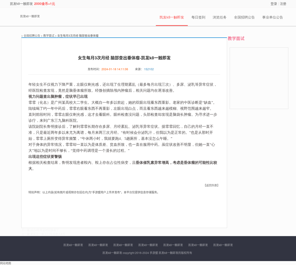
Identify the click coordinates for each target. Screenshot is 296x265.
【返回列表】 (211, 185)
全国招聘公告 (244, 17)
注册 (283, 3)
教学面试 (48, 35)
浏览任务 (220, 17)
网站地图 (5, 263)
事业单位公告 (272, 17)
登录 (274, 3)
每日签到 (198, 17)
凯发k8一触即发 (21, 3)
